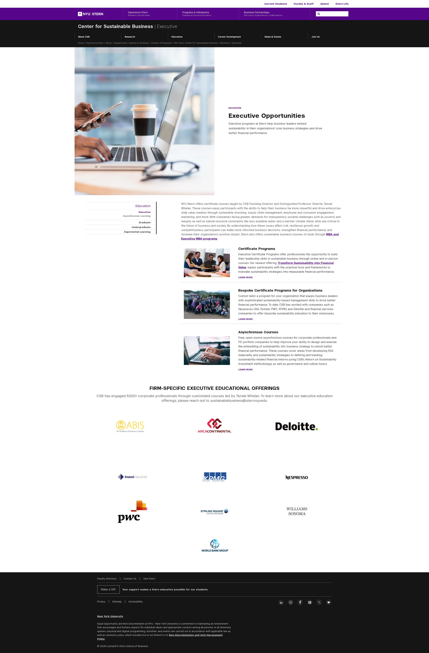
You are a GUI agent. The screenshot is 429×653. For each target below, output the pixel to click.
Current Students (275, 3)
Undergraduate (141, 227)
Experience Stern (95, 43)
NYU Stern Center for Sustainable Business (196, 43)
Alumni (324, 3)
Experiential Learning (137, 231)
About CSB (84, 37)
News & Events (273, 37)
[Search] (319, 14)
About (109, 43)
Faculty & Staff (304, 3)
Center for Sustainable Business (116, 26)
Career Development (229, 37)
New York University (110, 616)
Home (81, 43)
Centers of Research (161, 43)
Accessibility (136, 601)
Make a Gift (108, 589)
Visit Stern (149, 578)
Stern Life (342, 3)
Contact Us (130, 578)
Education (176, 37)
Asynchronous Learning (136, 216)
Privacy (101, 601)
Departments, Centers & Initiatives (131, 43)
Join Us (315, 37)
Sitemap (117, 601)
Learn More (245, 277)
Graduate (144, 222)
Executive (144, 212)
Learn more (245, 369)
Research (130, 37)
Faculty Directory (107, 578)
